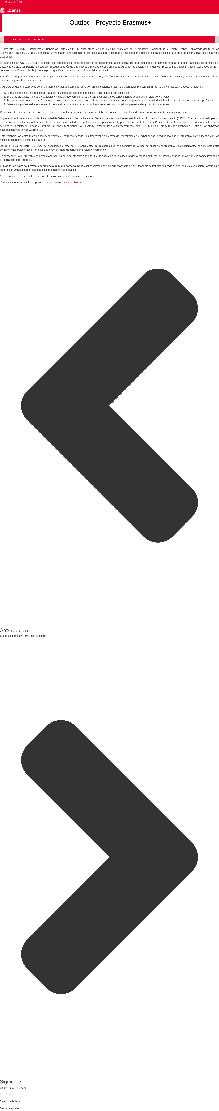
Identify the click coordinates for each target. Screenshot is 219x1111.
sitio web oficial (74, 182)
